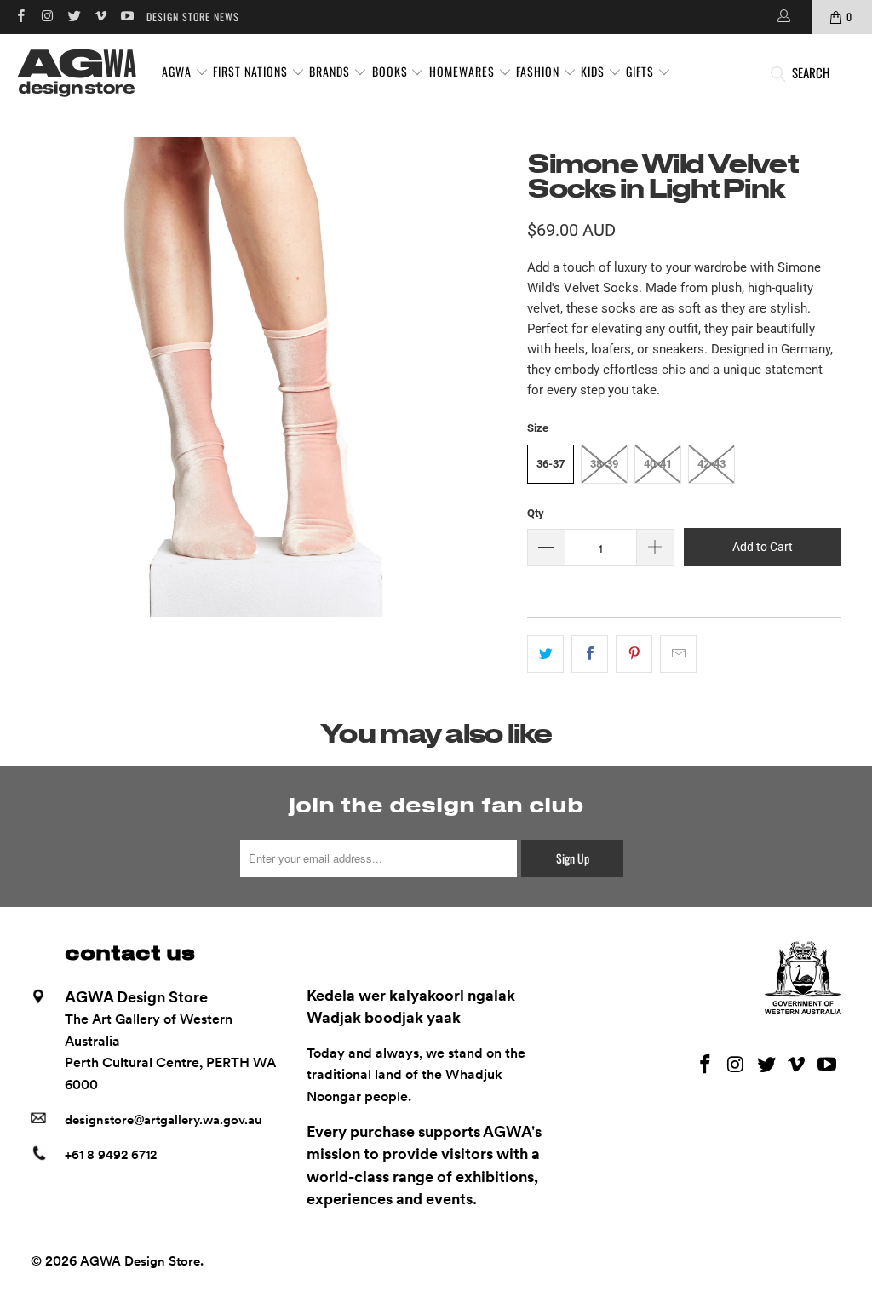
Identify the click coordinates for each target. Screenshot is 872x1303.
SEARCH (810, 72)
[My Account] (783, 17)
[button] (185, 72)
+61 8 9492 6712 (111, 1154)
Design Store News (192, 16)
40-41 (658, 463)
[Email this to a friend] (678, 654)
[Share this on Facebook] (589, 654)
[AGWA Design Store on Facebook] (20, 16)
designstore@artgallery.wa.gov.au (163, 1120)
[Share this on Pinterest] (634, 654)
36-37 (550, 463)
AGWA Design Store (140, 1261)
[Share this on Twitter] (545, 654)
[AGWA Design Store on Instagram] (46, 16)
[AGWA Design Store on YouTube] (126, 16)
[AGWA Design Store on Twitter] (73, 16)
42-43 (711, 463)
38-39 (604, 463)
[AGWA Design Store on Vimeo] (100, 16)
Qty (535, 513)
